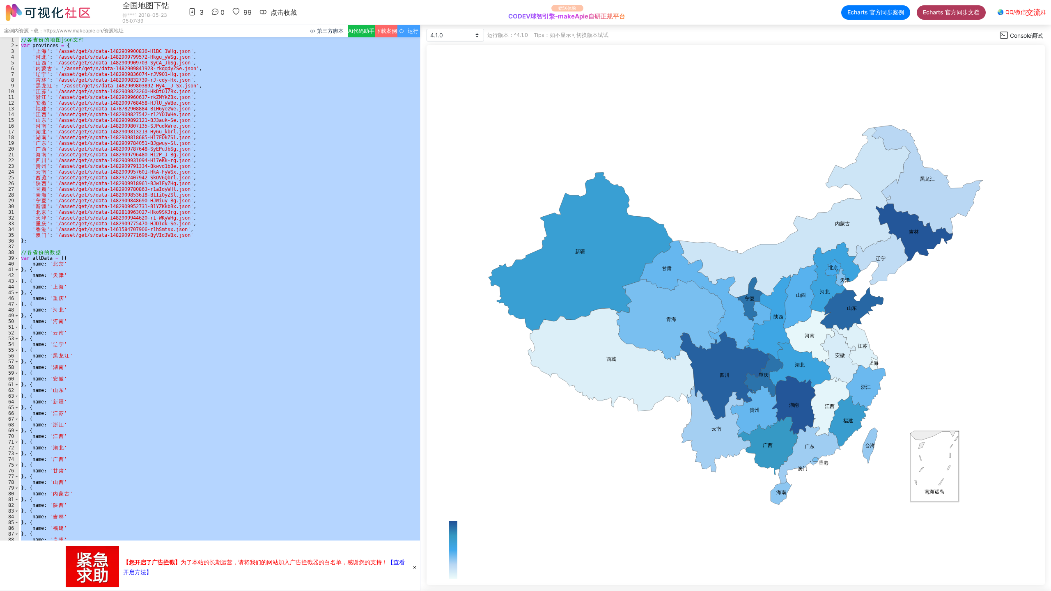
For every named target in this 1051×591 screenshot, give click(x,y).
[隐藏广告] (414, 567)
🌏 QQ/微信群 (1021, 12)
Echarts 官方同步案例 (875, 12)
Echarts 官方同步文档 (951, 12)
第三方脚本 (329, 31)
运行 (411, 31)
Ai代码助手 (361, 31)
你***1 (129, 15)
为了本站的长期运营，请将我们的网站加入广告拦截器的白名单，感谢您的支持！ (255, 562)
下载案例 (386, 31)
